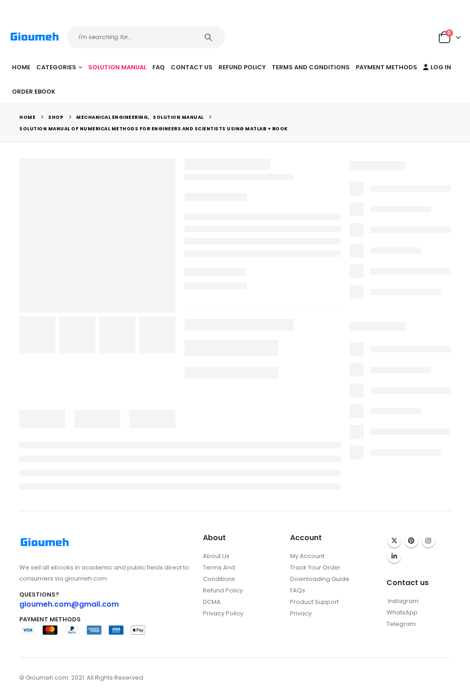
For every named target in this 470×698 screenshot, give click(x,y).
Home (21, 67)
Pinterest (411, 540)
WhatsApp (402, 612)
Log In (441, 67)
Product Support (314, 601)
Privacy (301, 613)
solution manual (117, 67)
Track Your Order (315, 567)
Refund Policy (242, 67)
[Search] (209, 37)
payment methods (386, 67)
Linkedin (394, 556)
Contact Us (192, 67)
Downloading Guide (319, 579)
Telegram (401, 624)
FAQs (297, 590)
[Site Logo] (34, 37)
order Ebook (34, 91)
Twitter (394, 540)
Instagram (428, 540)
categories (56, 67)
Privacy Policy (223, 613)
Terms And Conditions (311, 67)
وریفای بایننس (307, 623)
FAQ (158, 67)
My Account (307, 556)
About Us (216, 556)
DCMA (212, 601)
